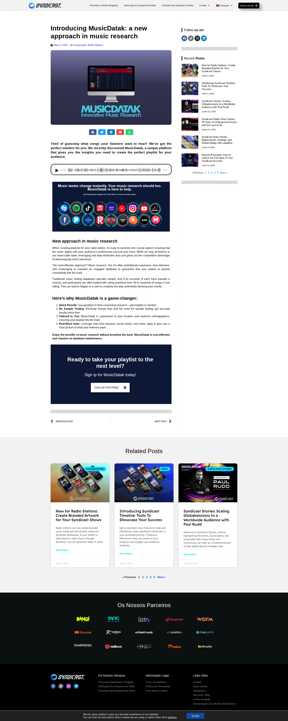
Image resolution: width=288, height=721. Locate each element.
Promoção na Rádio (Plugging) (104, 5)
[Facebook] (184, 38)
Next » (223, 172)
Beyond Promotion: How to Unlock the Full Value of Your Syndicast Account (217, 157)
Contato (202, 5)
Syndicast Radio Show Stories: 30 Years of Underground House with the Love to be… (219, 122)
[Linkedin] (204, 38)
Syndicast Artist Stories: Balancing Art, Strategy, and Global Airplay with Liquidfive (217, 139)
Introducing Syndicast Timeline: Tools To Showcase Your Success (219, 86)
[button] (92, 132)
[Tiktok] (191, 38)
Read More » (63, 550)
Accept (195, 715)
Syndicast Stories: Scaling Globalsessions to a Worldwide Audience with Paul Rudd (218, 104)
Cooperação (80, 45)
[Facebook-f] (53, 686)
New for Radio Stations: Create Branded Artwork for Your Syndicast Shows (218, 68)
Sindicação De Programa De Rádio (140, 5)
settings (172, 717)
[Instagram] (197, 38)
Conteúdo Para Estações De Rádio (178, 5)
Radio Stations (95, 45)
